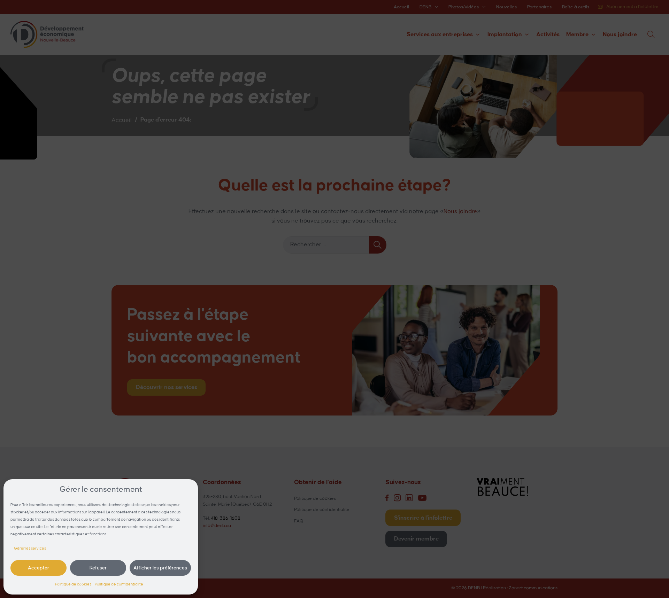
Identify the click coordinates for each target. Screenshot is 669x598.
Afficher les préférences (160, 567)
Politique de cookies (73, 584)
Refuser (98, 567)
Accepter (38, 567)
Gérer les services (30, 548)
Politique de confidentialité (119, 584)
